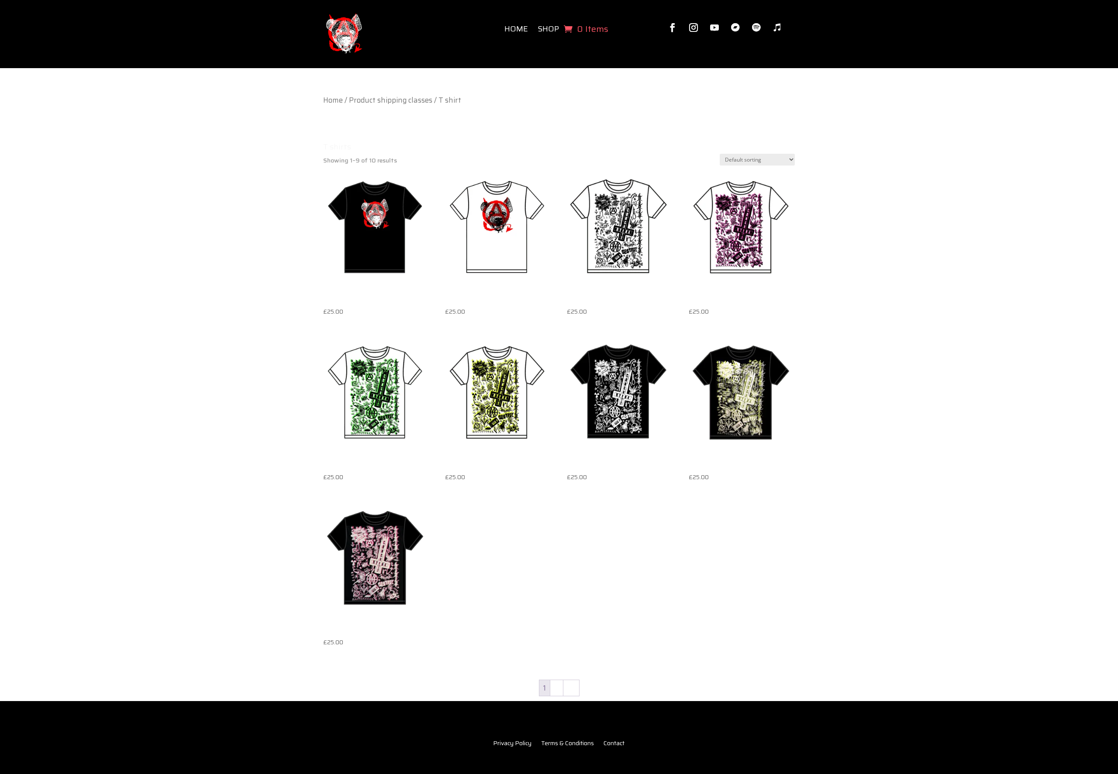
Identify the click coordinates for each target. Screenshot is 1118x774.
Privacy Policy (512, 744)
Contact (614, 744)
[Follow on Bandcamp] (735, 27)
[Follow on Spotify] (756, 27)
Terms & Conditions (567, 744)
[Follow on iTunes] (777, 27)
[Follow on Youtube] (714, 27)
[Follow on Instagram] (693, 27)
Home (516, 29)
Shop (548, 29)
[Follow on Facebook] (672, 27)
